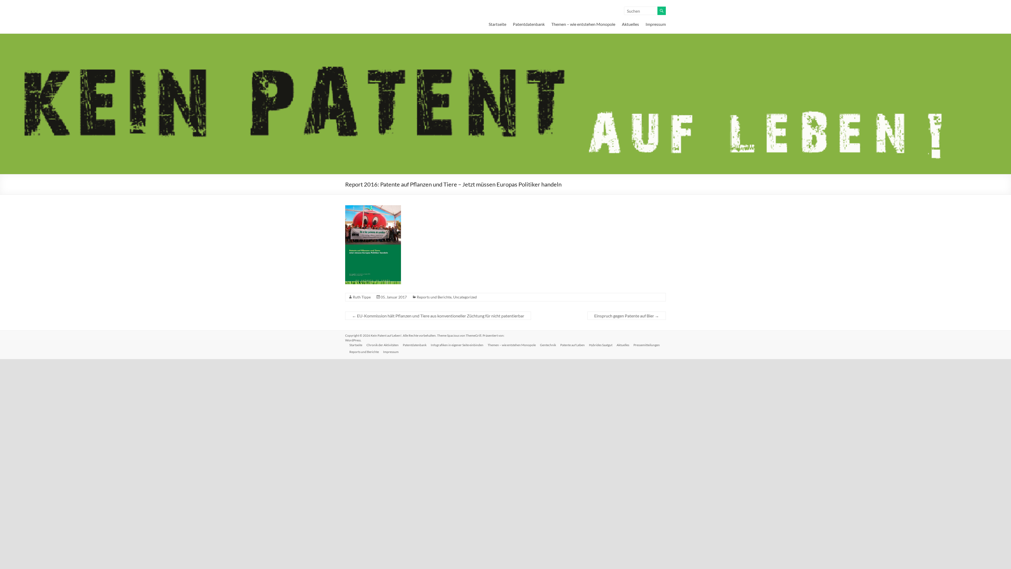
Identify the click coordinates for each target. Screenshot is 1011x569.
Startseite (497, 24)
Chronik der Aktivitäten (382, 345)
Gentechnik (548, 345)
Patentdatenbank (529, 24)
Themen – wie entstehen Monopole (583, 24)
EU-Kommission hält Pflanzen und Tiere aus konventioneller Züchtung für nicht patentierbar (438, 315)
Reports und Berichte (434, 297)
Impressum (656, 24)
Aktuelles (630, 24)
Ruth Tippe (362, 297)
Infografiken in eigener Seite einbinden (457, 345)
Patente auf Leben (572, 345)
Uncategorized (465, 297)
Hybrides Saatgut (600, 345)
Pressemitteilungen (646, 345)
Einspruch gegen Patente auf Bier (626, 315)
